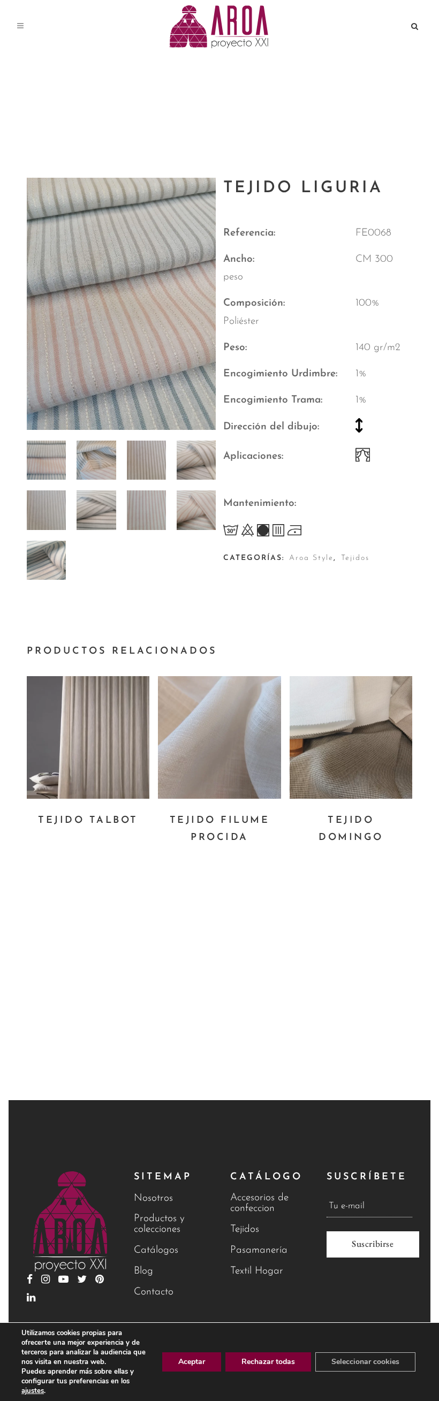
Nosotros (153, 1198)
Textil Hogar (256, 1271)
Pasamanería (258, 1250)
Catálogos (156, 1250)
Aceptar (191, 1362)
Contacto (153, 1292)
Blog (143, 1271)
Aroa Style (311, 558)
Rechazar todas (268, 1362)
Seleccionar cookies (365, 1362)
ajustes (32, 1391)
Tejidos (355, 558)
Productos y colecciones (159, 1224)
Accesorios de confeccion (259, 1203)
